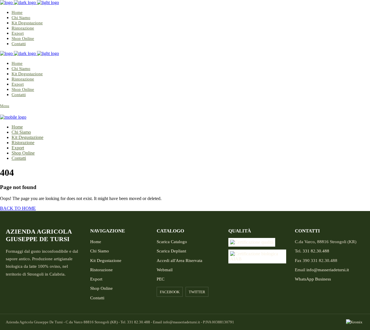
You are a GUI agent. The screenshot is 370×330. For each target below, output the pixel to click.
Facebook (170, 292)
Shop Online (101, 288)
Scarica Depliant (171, 251)
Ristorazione (101, 269)
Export (96, 279)
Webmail (165, 269)
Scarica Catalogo (172, 241)
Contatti (97, 298)
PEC (160, 279)
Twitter (197, 292)
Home (95, 241)
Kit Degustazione (105, 260)
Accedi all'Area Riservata (179, 260)
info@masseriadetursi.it (327, 269)
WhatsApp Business (313, 279)
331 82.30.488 (316, 251)
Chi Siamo (99, 251)
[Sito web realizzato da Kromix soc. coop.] (355, 322)
